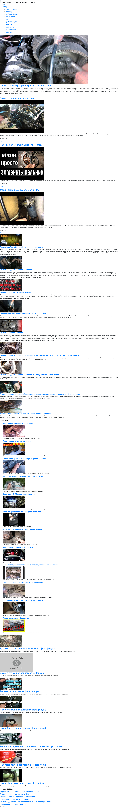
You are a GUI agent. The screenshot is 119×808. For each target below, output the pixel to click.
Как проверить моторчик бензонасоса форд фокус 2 (24, 476)
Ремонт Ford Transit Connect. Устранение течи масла (21, 247)
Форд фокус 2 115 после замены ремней (19, 494)
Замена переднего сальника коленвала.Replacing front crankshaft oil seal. (30, 375)
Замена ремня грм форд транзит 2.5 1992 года (25, 85)
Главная (5, 4)
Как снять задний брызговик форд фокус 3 (23, 709)
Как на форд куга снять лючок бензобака (22, 783)
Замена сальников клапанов (11, 333)
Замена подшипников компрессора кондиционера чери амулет (26, 802)
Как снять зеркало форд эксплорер (17, 441)
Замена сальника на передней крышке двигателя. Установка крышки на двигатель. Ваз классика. (40, 394)
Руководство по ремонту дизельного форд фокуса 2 (28, 648)
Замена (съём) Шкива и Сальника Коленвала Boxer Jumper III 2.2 (26, 413)
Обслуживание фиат (11, 29)
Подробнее (3, 141)
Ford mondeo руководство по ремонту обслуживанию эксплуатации (30, 565)
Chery (7, 8)
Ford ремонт (9, 31)
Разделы (5, 6)
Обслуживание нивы (11, 21)
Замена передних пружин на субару (15, 794)
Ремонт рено (9, 24)
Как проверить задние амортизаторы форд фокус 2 (24, 583)
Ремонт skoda (9, 32)
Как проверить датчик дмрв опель (14, 804)
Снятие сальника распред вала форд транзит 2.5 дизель (23, 313)
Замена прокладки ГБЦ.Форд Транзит (15, 292)
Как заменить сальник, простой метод (21, 144)
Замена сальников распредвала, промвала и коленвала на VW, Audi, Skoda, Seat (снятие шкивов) (39, 355)
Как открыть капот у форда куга (16, 618)
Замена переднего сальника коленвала (16, 270)
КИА (7, 19)
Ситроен (8, 26)
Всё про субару (10, 13)
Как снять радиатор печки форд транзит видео (22, 512)
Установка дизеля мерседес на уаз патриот (18, 797)
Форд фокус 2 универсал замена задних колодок (23, 529)
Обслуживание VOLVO (11, 14)
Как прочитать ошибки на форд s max (18, 547)
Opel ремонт (9, 11)
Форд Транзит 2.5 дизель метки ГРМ (20, 190)
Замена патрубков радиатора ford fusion (22, 673)
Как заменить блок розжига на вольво (15, 799)
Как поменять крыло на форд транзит (18, 423)
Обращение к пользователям (24, 807)
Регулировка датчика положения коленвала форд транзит (31, 746)
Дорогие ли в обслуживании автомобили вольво (19, 792)
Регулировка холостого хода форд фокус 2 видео (23, 600)
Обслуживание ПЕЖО (11, 22)
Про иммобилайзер (11, 16)
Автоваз (8, 17)
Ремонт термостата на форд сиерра (19, 691)
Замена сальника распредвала (17, 98)
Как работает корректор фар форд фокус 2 (23, 728)
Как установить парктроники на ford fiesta (23, 764)
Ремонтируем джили (11, 9)
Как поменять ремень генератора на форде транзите (24, 459)
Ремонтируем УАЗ (10, 27)
